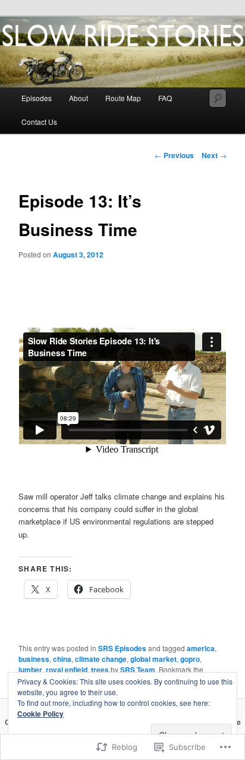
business (33, 659)
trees (100, 669)
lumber (30, 669)
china (62, 659)
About (78, 98)
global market (153, 659)
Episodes (36, 98)
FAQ (165, 98)
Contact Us (39, 122)
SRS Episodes (122, 648)
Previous (174, 155)
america (201, 648)
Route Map (123, 98)
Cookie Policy (40, 713)
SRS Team (137, 669)
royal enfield (66, 669)
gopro (190, 659)
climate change (101, 659)
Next (214, 155)
